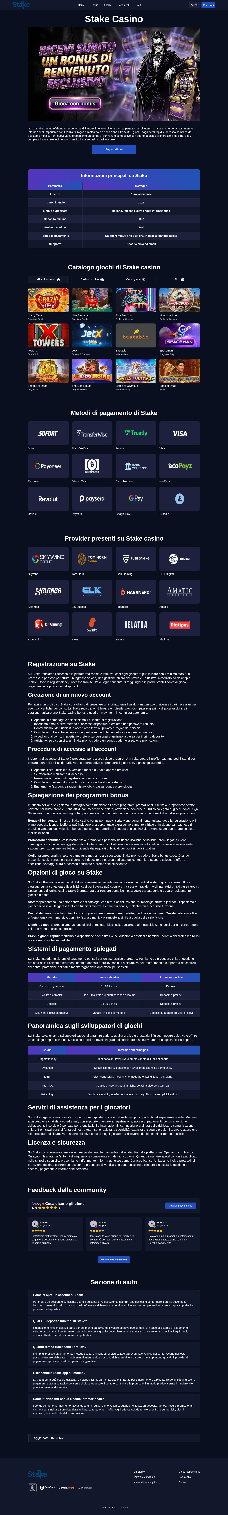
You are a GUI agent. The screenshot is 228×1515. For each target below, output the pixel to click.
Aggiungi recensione (181, 1205)
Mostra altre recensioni (114, 1259)
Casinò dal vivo (90, 279)
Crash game (133, 279)
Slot (177, 279)
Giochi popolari (46, 279)
